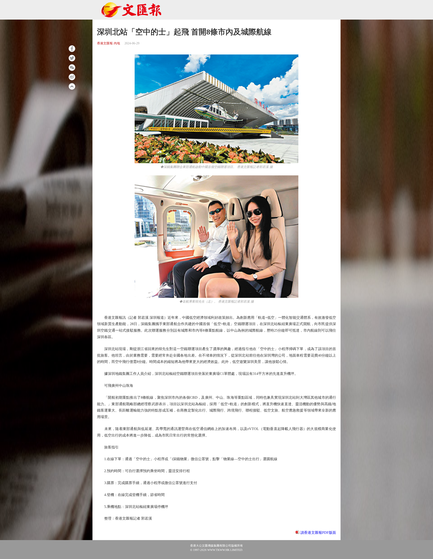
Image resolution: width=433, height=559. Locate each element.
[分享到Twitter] (72, 58)
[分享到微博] (72, 77)
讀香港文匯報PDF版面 (318, 532)
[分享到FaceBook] (72, 48)
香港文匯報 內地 (108, 43)
